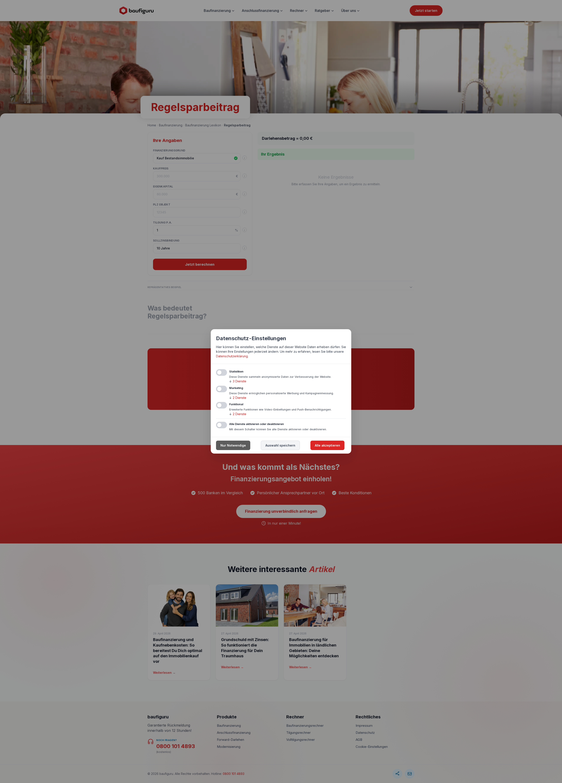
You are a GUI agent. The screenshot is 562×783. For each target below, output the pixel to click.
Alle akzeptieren (327, 445)
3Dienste (237, 381)
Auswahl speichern (280, 445)
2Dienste (237, 398)
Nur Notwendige (233, 445)
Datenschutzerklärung (232, 356)
